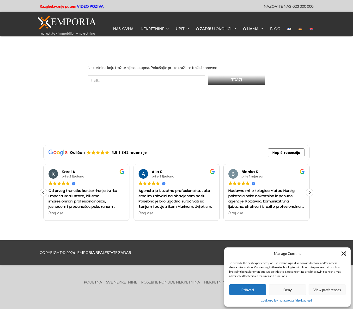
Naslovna (123, 28)
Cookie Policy (269, 300)
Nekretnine (153, 28)
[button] (343, 253)
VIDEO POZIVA (90, 6)
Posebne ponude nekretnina (170, 282)
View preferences (327, 290)
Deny (287, 290)
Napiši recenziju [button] (286, 152)
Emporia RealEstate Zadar (104, 252)
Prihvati (247, 290)
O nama (251, 28)
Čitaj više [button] (56, 213)
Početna (93, 282)
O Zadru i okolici (214, 28)
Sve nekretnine (121, 282)
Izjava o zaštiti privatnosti (296, 300)
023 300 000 (302, 6)
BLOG (275, 28)
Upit (180, 28)
